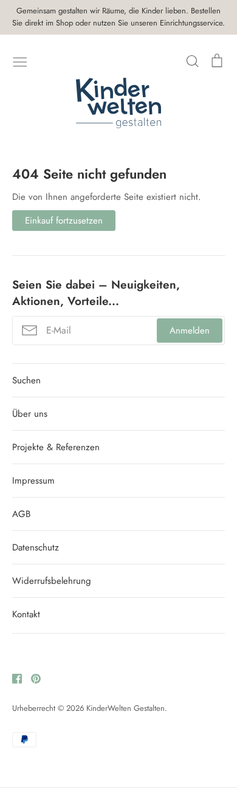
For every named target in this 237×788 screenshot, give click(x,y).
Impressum (33, 480)
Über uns (29, 413)
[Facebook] (12, 677)
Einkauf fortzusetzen (64, 220)
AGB (21, 514)
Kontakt (26, 614)
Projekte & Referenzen (56, 447)
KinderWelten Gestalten (125, 708)
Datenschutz (35, 547)
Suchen (26, 380)
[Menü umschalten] (20, 61)
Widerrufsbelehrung (51, 581)
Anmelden (190, 330)
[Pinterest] (31, 677)
